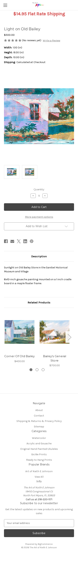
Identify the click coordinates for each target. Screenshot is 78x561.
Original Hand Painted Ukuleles (39, 449)
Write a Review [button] (51, 40)
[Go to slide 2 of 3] (37, 369)
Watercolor (39, 438)
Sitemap (39, 426)
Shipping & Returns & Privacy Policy (39, 421)
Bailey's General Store (54, 358)
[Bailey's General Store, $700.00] (54, 332)
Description (39, 256)
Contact (39, 415)
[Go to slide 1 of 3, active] (31, 369)
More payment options (39, 216)
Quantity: (39, 189)
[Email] (12, 241)
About (39, 410)
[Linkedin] (25, 241)
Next (69, 337)
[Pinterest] (32, 241)
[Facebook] (6, 241)
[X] (19, 241)
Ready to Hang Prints (39, 459)
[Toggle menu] (5, 5)
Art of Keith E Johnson (39, 471)
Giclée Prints (39, 454)
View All (39, 476)
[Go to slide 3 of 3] (43, 369)
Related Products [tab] (39, 302)
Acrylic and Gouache (39, 443)
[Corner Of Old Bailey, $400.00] (19, 332)
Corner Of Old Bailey (19, 356)
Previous (5, 337)
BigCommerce (45, 544)
